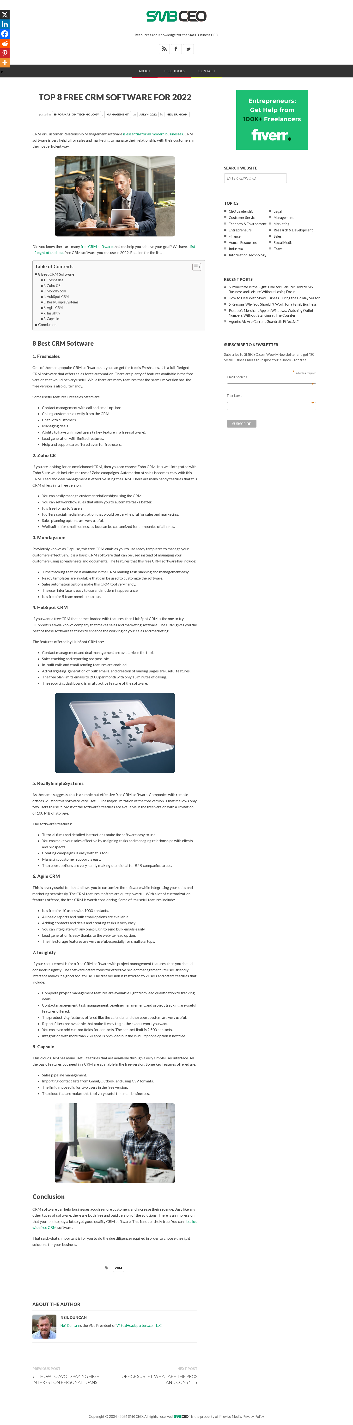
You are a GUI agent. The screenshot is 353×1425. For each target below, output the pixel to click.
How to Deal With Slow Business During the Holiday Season (274, 298)
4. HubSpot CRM (56, 297)
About (145, 71)
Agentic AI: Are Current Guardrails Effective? (264, 322)
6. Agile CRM (53, 308)
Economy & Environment (248, 224)
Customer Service (242, 218)
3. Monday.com (54, 291)
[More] (5, 62)
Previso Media (230, 1416)
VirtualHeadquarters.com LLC (139, 1325)
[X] (5, 14)
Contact (206, 71)
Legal (278, 211)
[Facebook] (5, 34)
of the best (55, 252)
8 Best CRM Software (56, 274)
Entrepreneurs (240, 230)
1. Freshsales (53, 280)
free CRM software (97, 246)
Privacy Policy (253, 1416)
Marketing (281, 224)
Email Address (270, 377)
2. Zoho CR (52, 286)
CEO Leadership (241, 211)
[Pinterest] (5, 53)
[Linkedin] (5, 24)
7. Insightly (51, 313)
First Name (270, 396)
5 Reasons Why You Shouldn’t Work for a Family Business (273, 304)
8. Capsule (51, 319)
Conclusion (47, 324)
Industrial (236, 249)
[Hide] (2, 72)
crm (118, 1268)
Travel (278, 249)
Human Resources (243, 243)
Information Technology (76, 114)
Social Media (283, 243)
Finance (235, 236)
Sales (278, 236)
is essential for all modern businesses (153, 134)
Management (117, 114)
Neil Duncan (177, 114)
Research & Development (293, 230)
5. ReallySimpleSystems (61, 302)
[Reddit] (5, 43)
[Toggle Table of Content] (194, 267)
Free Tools (174, 71)
